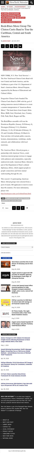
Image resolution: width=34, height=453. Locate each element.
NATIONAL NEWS (8, 438)
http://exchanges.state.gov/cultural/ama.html (16, 193)
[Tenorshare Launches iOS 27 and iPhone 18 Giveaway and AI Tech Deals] (5, 264)
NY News (10, 7)
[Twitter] (7, 46)
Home (3, 7)
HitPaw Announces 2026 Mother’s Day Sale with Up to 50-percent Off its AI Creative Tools (16, 384)
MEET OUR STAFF (8, 422)
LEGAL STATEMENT (8, 429)
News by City (20, 18)
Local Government (8, 18)
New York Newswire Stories (11, 22)
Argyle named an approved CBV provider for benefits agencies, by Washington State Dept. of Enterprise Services (22, 275)
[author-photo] (17, 216)
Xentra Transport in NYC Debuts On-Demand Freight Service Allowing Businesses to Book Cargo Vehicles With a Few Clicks (15, 339)
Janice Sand (6, 41)
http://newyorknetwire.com (17, 225)
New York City (6, 20)
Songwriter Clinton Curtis (11, 201)
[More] (27, 208)
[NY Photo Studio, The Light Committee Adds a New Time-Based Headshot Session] (5, 313)
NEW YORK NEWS (8, 436)
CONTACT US (6, 427)
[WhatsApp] (16, 46)
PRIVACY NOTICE (8, 431)
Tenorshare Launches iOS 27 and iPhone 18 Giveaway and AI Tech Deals (22, 263)
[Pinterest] (11, 46)
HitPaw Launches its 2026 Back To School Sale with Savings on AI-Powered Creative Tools (22, 302)
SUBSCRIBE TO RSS (9, 433)
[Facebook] (3, 46)
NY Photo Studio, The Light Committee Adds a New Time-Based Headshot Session (21, 312)
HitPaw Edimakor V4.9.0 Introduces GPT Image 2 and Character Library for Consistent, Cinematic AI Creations (17, 364)
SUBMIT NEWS (7, 424)
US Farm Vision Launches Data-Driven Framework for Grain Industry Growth (13, 375)
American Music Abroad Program (18, 198)
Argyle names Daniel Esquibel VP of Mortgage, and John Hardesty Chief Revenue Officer (22, 323)
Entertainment (20, 7)
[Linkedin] (20, 46)
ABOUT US (6, 420)
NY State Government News (11, 15)
